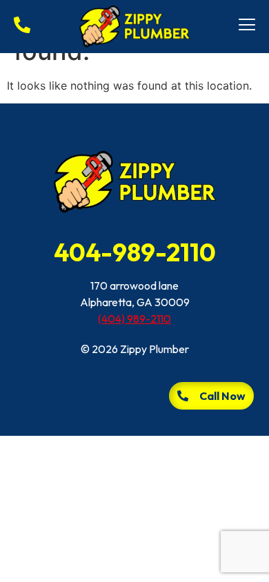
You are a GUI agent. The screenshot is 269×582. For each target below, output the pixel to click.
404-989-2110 (135, 252)
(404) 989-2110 (134, 318)
